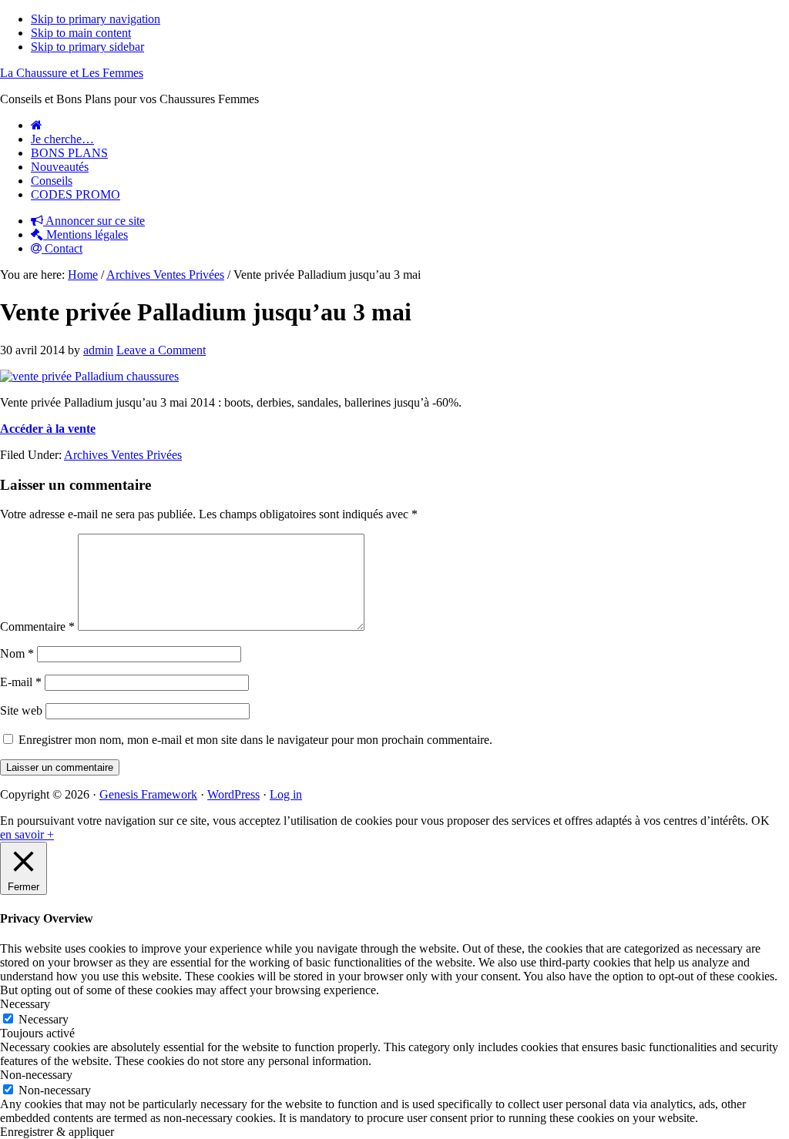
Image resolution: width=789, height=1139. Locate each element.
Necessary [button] (25, 1003)
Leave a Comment (161, 350)
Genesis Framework (148, 794)
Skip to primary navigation (95, 18)
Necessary (43, 1019)
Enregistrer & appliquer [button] (57, 1131)
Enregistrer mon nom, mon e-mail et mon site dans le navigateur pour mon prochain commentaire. (255, 739)
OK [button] (760, 820)
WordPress (233, 794)
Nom (17, 653)
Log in (286, 794)
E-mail (21, 681)
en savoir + (27, 834)
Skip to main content (81, 32)
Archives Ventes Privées (123, 454)
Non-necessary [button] (36, 1074)
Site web (21, 710)
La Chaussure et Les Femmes (71, 72)
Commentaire (37, 626)
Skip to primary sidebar (87, 46)
